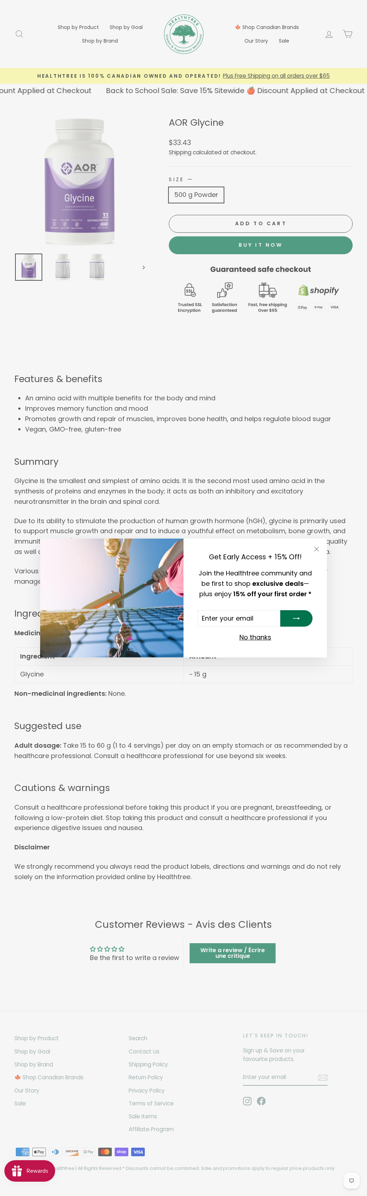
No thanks (255, 637)
